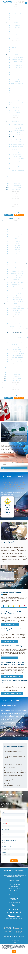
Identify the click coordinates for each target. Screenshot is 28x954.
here (11, 948)
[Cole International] (13, 2)
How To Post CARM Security (9, 658)
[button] (17, 137)
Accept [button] (14, 951)
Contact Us (9, 214)
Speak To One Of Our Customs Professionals (14, 468)
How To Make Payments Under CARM (12, 693)
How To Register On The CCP (10, 624)
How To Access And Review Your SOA (12, 676)
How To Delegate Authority (9, 641)
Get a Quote (19, 214)
